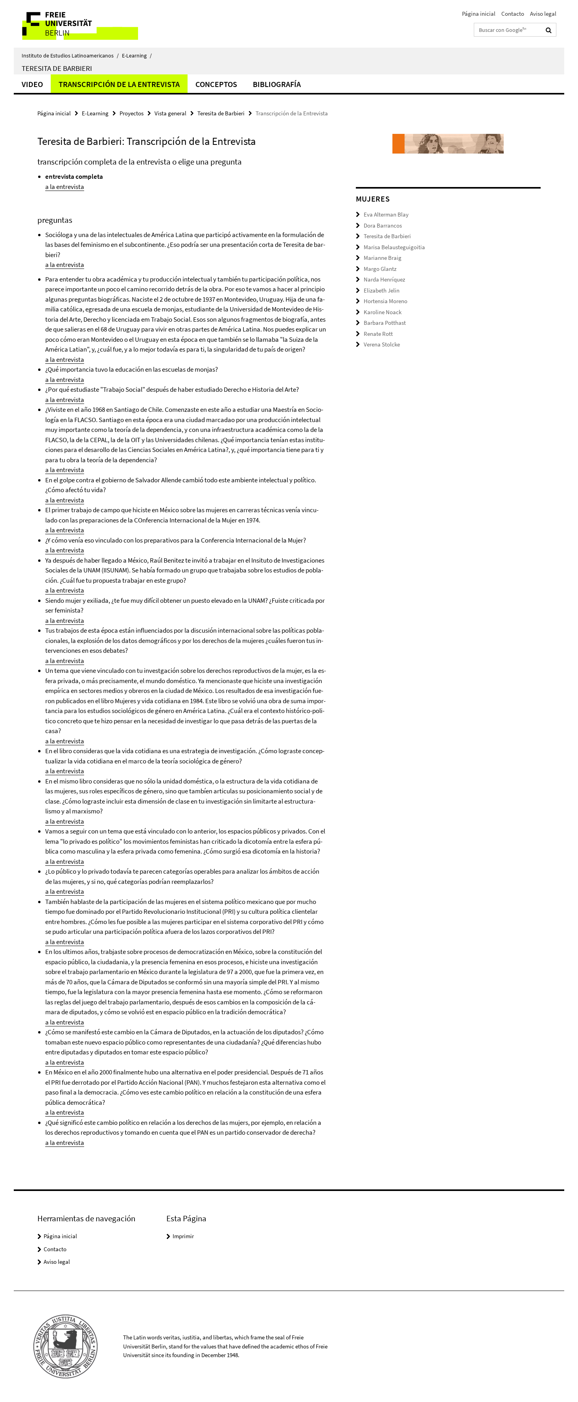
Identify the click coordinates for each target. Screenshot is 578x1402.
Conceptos (216, 84)
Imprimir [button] (183, 1236)
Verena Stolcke (382, 344)
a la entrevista (64, 186)
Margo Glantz (380, 268)
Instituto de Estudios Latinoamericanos (70, 55)
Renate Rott (378, 333)
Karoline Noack (382, 312)
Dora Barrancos (383, 225)
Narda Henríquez (384, 279)
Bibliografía (277, 84)
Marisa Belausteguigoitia (394, 247)
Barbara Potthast (385, 322)
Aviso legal (543, 13)
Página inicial (478, 13)
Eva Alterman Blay (386, 214)
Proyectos (132, 113)
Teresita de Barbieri (57, 68)
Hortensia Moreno (385, 301)
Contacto (512, 13)
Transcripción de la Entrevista (119, 84)
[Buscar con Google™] (548, 30)
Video (32, 84)
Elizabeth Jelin (381, 290)
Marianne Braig (382, 257)
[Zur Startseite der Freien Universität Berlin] (79, 24)
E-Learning (137, 55)
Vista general (170, 113)
